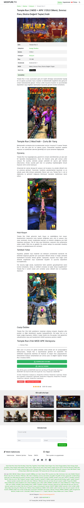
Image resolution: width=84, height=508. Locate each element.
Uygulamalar (66, 2)
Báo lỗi (21, 381)
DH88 (60, 486)
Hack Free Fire (10, 465)
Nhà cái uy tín (12, 479)
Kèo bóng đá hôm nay (67, 484)
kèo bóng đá (15, 488)
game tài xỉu (57, 484)
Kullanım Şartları (21, 455)
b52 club (23, 481)
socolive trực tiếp (53, 474)
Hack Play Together (31, 465)
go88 (68, 479)
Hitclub (18, 475)
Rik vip (76, 484)
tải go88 (52, 475)
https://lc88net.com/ (21, 482)
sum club (61, 477)
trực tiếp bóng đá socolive (17, 477)
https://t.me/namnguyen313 (46, 494)
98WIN (66, 489)
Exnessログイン (39, 491)
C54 (69, 486)
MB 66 (14, 474)
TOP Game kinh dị (44, 471)
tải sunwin (46, 475)
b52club (50, 484)
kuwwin (45, 484)
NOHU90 (40, 489)
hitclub (77, 479)
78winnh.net (23, 488)
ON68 (32, 491)
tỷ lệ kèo (60, 488)
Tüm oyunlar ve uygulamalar (55, 455)
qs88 (45, 482)
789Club (23, 475)
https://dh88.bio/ (36, 488)
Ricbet (77, 474)
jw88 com (16, 489)
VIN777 (67, 477)
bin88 (36, 477)
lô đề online (27, 489)
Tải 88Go (39, 484)
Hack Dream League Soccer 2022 (34, 467)
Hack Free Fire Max (20, 465)
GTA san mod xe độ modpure (58, 471)
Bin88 (73, 474)
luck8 (21, 489)
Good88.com (56, 482)
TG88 (72, 482)
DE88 (43, 488)
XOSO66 (27, 491)
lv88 (48, 488)
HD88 (48, 479)
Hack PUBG (41, 465)
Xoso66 (72, 477)
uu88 (70, 489)
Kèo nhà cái (24, 486)
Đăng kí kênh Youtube (33, 381)
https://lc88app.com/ (33, 482)
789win (29, 488)
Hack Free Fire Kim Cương (13, 469)
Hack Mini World (72, 469)
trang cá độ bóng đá (39, 486)
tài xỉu (41, 475)
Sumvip (77, 477)
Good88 (18, 484)
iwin (40, 474)
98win (19, 474)
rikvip (43, 474)
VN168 (51, 477)
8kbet (23, 474)
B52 (47, 474)
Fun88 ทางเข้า (20, 491)
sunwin (28, 479)
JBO (27, 475)
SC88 (10, 474)
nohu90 (28, 474)
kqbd (52, 479)
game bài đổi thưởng (60, 479)
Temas (30, 455)
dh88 (51, 488)
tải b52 (41, 477)
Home (19, 6)
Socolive (37, 479)
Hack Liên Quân (51, 469)
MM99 (61, 489)
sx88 (55, 488)
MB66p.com (34, 474)
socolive (28, 477)
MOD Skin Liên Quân (32, 471)
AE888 (11, 489)
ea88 (64, 481)
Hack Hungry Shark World (17, 467)
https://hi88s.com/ (59, 491)
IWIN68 (50, 482)
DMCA (36, 455)
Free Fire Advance (68, 467)
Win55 (6, 479)
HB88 (56, 486)
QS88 (32, 479)
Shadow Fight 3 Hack (40, 469)
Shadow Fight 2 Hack (27, 469)
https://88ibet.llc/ (65, 482)
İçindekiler (21, 75)
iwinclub (7, 486)
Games (60, 2)
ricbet (32, 477)
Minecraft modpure (61, 469)
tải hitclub (62, 474)
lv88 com (8, 484)
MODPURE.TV (10, 2)
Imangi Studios (33, 48)
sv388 (73, 486)
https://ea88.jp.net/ (26, 484)
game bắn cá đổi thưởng (72, 475)
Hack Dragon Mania (61, 465)
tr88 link (50, 491)
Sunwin (46, 477)
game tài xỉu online (15, 486)
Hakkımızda (10, 455)
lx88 (41, 482)
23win (66, 491)
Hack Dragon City (50, 465)
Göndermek (62, 445)
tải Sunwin (34, 489)
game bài (6, 477)
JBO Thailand (21, 479)
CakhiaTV (42, 479)
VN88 (34, 484)
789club (35, 481)
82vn (31, 475)
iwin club (68, 474)
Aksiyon (31, 6)
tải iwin (63, 475)
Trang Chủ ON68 (71, 481)
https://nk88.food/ (10, 482)
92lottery (35, 475)
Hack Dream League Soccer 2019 (53, 467)
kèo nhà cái (12, 475)
